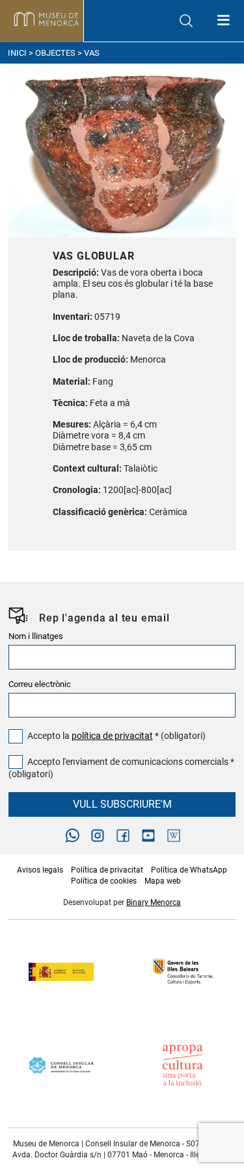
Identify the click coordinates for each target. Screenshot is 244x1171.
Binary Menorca (153, 902)
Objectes (55, 53)
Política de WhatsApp (189, 870)
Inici (17, 53)
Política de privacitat (107, 870)
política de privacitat (112, 736)
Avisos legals (40, 870)
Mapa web (162, 881)
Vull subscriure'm (122, 804)
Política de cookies (104, 881)
